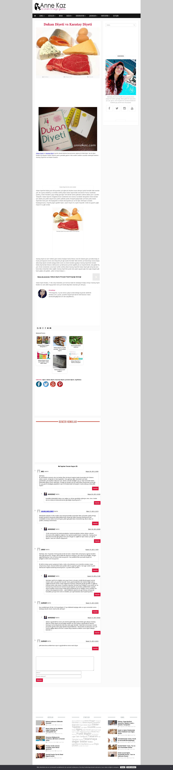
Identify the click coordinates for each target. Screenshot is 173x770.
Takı (77, 736)
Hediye (74, 730)
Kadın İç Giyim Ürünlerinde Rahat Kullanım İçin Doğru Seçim (126, 731)
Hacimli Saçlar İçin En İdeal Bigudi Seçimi (54, 755)
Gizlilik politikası (131, 767)
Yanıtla (95, 488)
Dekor (80, 722)
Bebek (87, 721)
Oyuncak (74, 734)
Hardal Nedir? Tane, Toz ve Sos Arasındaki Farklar (126, 746)
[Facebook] (45, 328)
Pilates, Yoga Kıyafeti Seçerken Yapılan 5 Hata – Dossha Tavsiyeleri (126, 723)
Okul (97, 732)
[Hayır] (171, 767)
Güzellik (50, 717)
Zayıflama (78, 380)
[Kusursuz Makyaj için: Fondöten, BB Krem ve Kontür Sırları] (40, 740)
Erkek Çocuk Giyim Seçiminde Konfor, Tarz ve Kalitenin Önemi (126, 754)
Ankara (78, 721)
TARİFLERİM (105, 16)
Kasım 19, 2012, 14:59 (92, 549)
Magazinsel (83, 732)
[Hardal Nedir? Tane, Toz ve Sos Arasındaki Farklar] (112, 749)
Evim (82, 727)
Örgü (96, 743)
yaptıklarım (76, 744)
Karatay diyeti (50, 153)
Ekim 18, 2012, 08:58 (94, 529)
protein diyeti (69, 380)
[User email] (50, 328)
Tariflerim (84, 736)
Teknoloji (75, 739)
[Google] (38, 328)
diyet (44, 380)
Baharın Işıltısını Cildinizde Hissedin (54, 722)
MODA (61, 16)
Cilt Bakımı (98, 721)
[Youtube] (48, 328)
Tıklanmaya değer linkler (84, 740)
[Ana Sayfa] (50, 10)
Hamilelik (98, 727)
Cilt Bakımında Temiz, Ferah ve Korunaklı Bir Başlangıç (127, 739)
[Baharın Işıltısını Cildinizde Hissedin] (40, 725)
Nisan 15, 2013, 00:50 (92, 603)
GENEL (41, 16)
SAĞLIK (68, 16)
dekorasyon (87, 722)
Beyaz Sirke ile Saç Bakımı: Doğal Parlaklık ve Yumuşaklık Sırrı (54, 730)
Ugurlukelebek (47, 511)
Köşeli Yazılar (97, 730)
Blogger (92, 721)
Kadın (84, 730)
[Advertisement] (68, 93)
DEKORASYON (80, 16)
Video (90, 741)
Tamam (123, 767)
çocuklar (75, 746)
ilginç (79, 729)
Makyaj (89, 732)
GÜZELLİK (51, 16)
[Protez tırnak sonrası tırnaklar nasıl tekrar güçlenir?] (40, 749)
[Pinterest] (40, 328)
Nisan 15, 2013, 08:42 (94, 617)
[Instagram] (43, 328)
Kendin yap (90, 730)
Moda (93, 731)
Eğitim (85, 727)
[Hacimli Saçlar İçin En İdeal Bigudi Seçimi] (40, 758)
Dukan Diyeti (40, 153)
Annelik (82, 721)
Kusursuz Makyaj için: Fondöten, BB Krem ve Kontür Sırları (55, 738)
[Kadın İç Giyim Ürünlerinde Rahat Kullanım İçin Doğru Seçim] (112, 733)
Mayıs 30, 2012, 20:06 (92, 471)
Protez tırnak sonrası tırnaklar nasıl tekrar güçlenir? (53, 747)
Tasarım (93, 736)
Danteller (75, 722)
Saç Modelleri (95, 734)
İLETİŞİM (115, 16)
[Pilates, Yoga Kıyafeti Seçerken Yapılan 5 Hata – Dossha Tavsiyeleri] (112, 725)
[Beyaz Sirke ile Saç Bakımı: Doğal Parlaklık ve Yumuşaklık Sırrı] (40, 732)
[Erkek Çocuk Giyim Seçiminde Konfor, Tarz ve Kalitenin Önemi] (112, 756)
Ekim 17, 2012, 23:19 (92, 511)
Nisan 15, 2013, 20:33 (92, 641)
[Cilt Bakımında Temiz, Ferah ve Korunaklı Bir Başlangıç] (112, 742)
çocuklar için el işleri (83, 745)
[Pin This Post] (60, 386)
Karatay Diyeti (60, 380)
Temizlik (81, 739)
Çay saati (91, 744)
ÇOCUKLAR (92, 16)
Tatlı (99, 736)
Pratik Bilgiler (84, 733)
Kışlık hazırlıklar (76, 732)
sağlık (73, 736)
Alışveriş (74, 721)
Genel (122, 717)
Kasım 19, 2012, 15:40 (93, 576)
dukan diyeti (50, 380)
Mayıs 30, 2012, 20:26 (94, 494)
